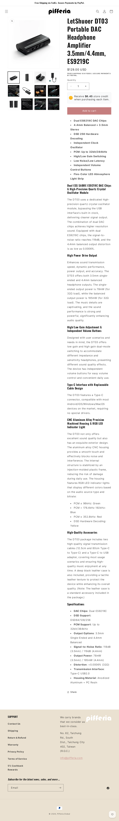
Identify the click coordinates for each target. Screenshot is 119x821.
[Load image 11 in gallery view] (40, 104)
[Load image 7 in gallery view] (40, 91)
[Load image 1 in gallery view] (14, 77)
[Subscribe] (60, 787)
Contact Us (14, 723)
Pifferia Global (63, 814)
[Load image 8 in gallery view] (54, 91)
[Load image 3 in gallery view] (40, 77)
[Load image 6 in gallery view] (27, 91)
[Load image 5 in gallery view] (14, 91)
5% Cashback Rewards (15, 767)
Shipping (13, 730)
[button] (6, 11)
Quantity (71, 80)
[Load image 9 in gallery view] (14, 104)
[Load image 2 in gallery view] (27, 77)
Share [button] (73, 692)
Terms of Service (17, 758)
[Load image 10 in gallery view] (27, 104)
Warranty (13, 744)
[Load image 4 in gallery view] (54, 77)
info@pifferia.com (71, 757)
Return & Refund (17, 737)
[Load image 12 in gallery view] (54, 104)
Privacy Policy (16, 751)
